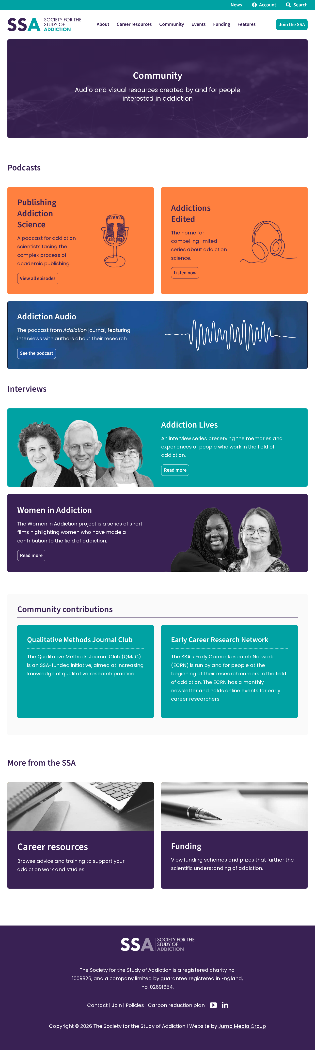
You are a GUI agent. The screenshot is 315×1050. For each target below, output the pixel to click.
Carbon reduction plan (176, 1005)
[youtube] (213, 1005)
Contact (97, 1005)
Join (117, 1005)
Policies (135, 1005)
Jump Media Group (242, 1026)
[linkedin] (225, 1005)
